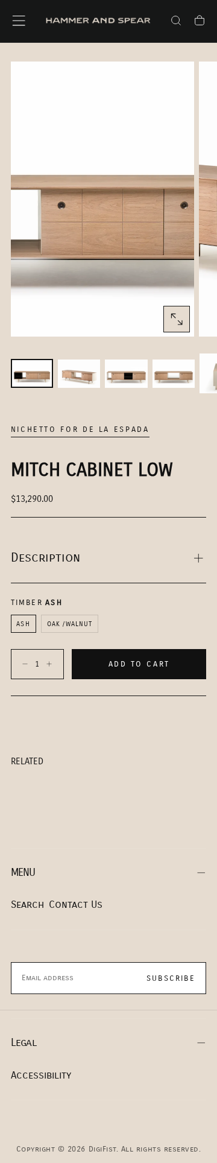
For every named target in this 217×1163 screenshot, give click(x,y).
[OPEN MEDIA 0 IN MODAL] (176, 319)
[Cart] (199, 22)
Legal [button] (23, 1042)
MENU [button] (23, 872)
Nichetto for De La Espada (80, 429)
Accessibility (41, 1075)
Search (27, 904)
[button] (19, 20)
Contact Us (75, 904)
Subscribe (170, 978)
